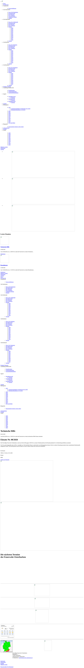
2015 (9, 119)
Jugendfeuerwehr (12, 96)
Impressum (3, 661)
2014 (9, 120)
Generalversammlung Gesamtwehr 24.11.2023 (20, 108)
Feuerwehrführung (12, 8)
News (4, 3)
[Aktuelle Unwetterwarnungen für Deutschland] (6, 651)
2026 (12, 28)
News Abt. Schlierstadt (13, 22)
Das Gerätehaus (11, 15)
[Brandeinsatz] (5, 262)
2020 (12, 35)
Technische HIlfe (5, 247)
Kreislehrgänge (11, 90)
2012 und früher (11, 122)
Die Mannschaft (11, 13)
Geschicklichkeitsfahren (13, 92)
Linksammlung (6, 128)
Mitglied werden (4, 664)
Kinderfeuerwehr (11, 101)
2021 (12, 33)
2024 (12, 30)
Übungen (13, 97)
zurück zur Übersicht (5, 459)
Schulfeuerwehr (11, 98)
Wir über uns (5, 4)
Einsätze (10, 18)
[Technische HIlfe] (5, 244)
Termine (10, 41)
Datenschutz (3, 662)
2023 (12, 31)
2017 (12, 38)
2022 (12, 32)
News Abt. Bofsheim (12, 44)
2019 (12, 36)
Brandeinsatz (4, 265)
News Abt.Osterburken (13, 12)
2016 (12, 39)
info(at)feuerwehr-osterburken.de (26, 657)
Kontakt (4, 129)
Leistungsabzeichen (12, 91)
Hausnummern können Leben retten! (16, 126)
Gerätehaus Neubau (12, 17)
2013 (9, 121)
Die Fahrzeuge (11, 14)
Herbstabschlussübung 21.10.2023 (18, 109)
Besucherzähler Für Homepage (7, 666)
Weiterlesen (3, 254)
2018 (12, 37)
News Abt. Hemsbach (13, 67)
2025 (12, 29)
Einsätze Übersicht (7, 86)
